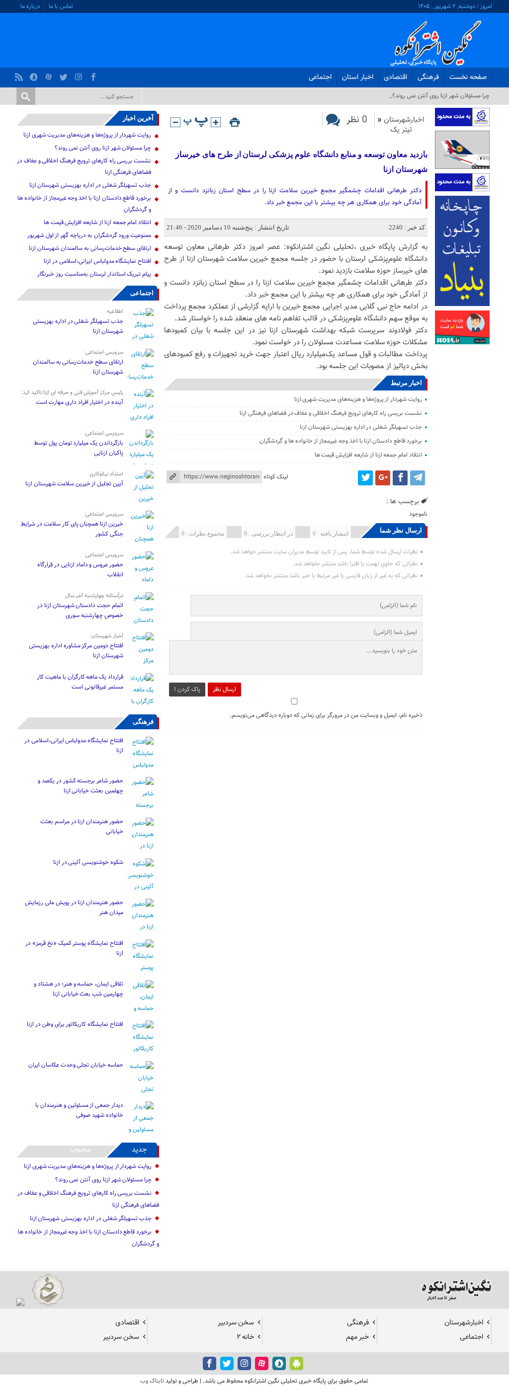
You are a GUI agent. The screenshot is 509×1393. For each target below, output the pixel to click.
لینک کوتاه (275, 476)
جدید (139, 1150)
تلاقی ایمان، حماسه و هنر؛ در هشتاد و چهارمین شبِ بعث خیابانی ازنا (78, 989)
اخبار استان (357, 77)
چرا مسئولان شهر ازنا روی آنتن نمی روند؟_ (440, 95)
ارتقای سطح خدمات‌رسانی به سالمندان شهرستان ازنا (90, 248)
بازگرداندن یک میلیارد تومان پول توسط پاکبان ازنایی (78, 448)
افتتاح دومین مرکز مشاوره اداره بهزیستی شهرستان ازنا (76, 650)
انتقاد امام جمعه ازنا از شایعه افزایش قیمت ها (368, 455)
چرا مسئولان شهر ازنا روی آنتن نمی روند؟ (103, 148)
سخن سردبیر (236, 1322)
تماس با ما (61, 6)
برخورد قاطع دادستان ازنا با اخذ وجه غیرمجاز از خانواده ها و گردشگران (340, 441)
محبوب (80, 1150)
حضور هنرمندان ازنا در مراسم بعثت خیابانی (81, 826)
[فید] (20, 74)
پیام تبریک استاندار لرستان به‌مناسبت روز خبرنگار (94, 274)
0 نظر (356, 120)
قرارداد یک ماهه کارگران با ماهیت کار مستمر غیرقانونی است (80, 682)
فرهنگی (428, 77)
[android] (296, 1363)
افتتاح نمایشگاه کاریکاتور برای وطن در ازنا (75, 1024)
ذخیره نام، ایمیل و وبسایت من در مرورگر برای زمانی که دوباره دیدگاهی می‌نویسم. (326, 715)
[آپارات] (50, 74)
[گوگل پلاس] (382, 477)
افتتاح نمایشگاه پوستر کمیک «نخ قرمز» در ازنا (74, 948)
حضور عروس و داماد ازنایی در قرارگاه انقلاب (80, 569)
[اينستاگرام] (80, 74)
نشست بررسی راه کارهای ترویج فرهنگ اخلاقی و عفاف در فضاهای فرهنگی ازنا (331, 413)
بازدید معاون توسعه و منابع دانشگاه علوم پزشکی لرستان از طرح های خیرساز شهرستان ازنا (301, 161)
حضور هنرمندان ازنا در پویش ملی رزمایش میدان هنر (74, 907)
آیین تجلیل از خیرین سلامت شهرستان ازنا (74, 483)
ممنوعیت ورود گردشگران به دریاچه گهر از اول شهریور (89, 235)
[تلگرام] (417, 477)
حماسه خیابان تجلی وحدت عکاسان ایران (75, 1065)
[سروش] (35, 74)
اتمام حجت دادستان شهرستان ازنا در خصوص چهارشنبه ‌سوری (80, 610)
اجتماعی (320, 77)
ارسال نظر (224, 689)
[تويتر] (65, 74)
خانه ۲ (245, 1337)
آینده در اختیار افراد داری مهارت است (79, 402)
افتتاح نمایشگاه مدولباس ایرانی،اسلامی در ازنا (97, 261)
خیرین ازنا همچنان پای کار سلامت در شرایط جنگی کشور (72, 529)
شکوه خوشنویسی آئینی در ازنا (88, 862)
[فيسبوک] (94, 74)
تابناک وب (152, 1381)
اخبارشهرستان (404, 120)
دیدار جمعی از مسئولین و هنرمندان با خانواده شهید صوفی (79, 1110)
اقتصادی (395, 77)
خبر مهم (357, 1337)
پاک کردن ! (187, 689)
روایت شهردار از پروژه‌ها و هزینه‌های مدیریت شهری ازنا (358, 399)
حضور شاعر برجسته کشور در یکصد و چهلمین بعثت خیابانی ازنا (80, 785)
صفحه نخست (468, 77)
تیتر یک (401, 130)
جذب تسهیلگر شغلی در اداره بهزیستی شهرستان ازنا (361, 427)
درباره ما (30, 6)
